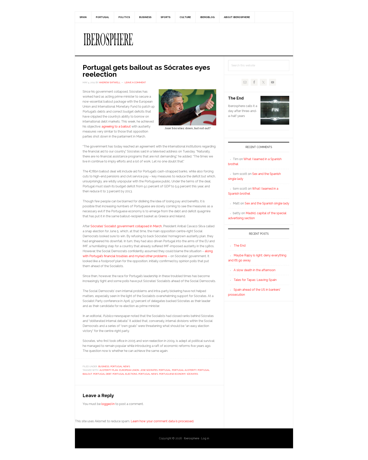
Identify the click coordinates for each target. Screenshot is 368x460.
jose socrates (149, 370)
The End (236, 98)
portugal (165, 370)
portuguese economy (172, 374)
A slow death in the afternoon (254, 270)
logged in (108, 404)
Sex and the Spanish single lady (267, 203)
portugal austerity (184, 370)
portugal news (148, 374)
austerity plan (108, 370)
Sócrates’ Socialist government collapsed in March (126, 226)
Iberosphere (184, 39)
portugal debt (102, 374)
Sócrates (192, 374)
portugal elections (125, 374)
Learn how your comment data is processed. (162, 421)
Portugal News (120, 366)
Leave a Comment (135, 82)
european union (129, 370)
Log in (205, 438)
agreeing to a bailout (116, 126)
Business (103, 366)
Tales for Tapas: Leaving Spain (255, 280)
